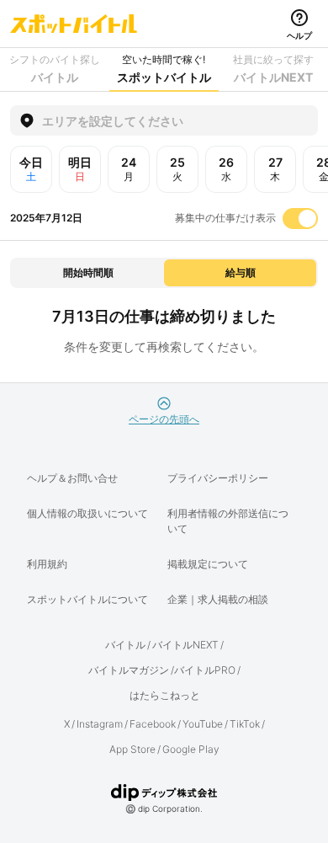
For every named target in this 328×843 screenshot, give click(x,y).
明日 (80, 169)
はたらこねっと (165, 695)
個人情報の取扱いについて (87, 513)
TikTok (245, 724)
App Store (132, 749)
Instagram (100, 724)
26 (226, 169)
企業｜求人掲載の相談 (217, 599)
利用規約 (47, 564)
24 (128, 169)
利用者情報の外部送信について (227, 521)
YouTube (203, 724)
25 (177, 169)
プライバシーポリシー (217, 478)
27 (275, 169)
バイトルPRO (204, 670)
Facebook (153, 724)
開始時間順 (88, 272)
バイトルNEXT (185, 644)
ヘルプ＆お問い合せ (72, 478)
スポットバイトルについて (87, 599)
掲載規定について (207, 564)
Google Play (191, 749)
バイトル (125, 644)
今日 (31, 169)
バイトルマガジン (128, 670)
